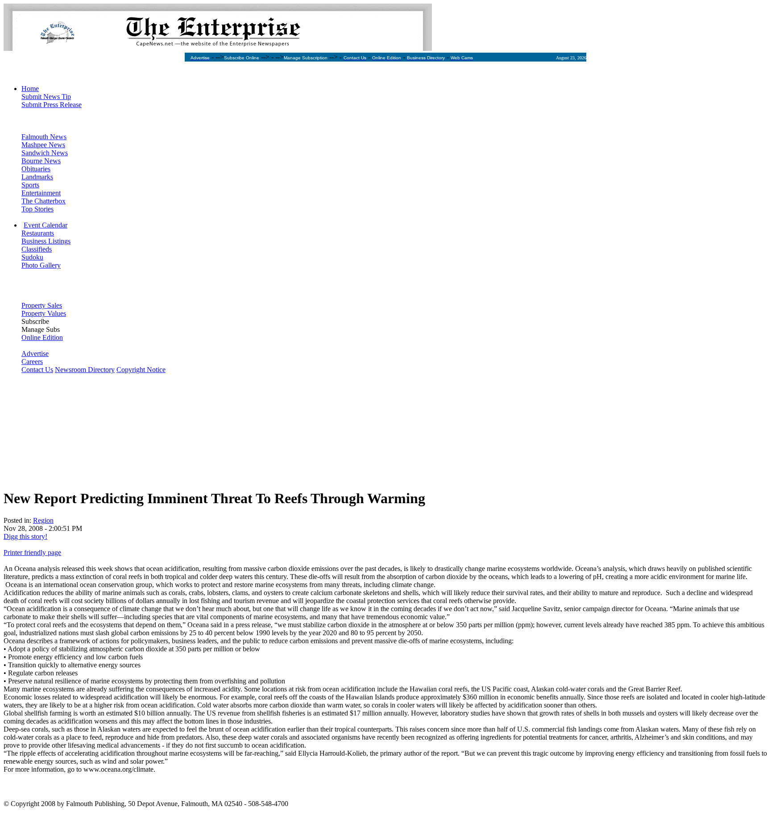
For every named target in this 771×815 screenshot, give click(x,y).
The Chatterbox (43, 201)
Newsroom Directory (85, 369)
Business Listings (45, 241)
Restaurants (37, 233)
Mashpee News (43, 145)
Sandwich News (44, 153)
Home (30, 88)
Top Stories (37, 209)
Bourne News (41, 161)
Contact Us (37, 369)
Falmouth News (43, 137)
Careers (32, 361)
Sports (30, 185)
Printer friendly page (32, 552)
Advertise (35, 353)
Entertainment (41, 193)
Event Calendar (45, 225)
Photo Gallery (41, 265)
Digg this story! (25, 536)
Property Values (43, 313)
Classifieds (36, 249)
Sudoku (32, 257)
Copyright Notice (141, 369)
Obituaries (35, 169)
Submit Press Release (51, 104)
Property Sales (41, 305)
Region (43, 520)
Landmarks (37, 177)
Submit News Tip (46, 96)
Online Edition (42, 337)
